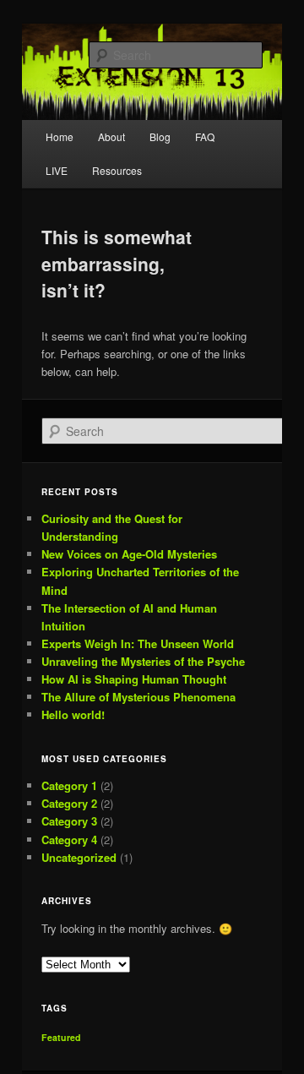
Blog (160, 136)
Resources (117, 170)
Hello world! (73, 714)
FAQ (204, 136)
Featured (61, 1037)
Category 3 (69, 821)
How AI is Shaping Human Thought (133, 679)
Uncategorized (79, 857)
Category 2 (69, 803)
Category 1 (69, 785)
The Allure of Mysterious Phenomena (138, 697)
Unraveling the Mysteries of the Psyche (143, 661)
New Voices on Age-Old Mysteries (129, 554)
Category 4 (69, 839)
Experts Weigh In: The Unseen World (137, 643)
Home (59, 136)
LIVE (57, 170)
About (111, 136)
